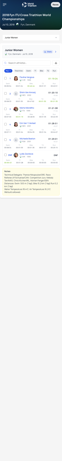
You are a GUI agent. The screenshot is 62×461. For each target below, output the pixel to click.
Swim (28, 71)
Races (56, 4)
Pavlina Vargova (27, 77)
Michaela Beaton (27, 138)
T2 (48, 71)
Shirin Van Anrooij (28, 92)
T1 (35, 71)
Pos (7, 71)
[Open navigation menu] (4, 5)
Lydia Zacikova (26, 153)
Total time (19, 71)
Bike (41, 71)
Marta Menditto (27, 107)
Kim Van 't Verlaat (28, 123)
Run (54, 71)
